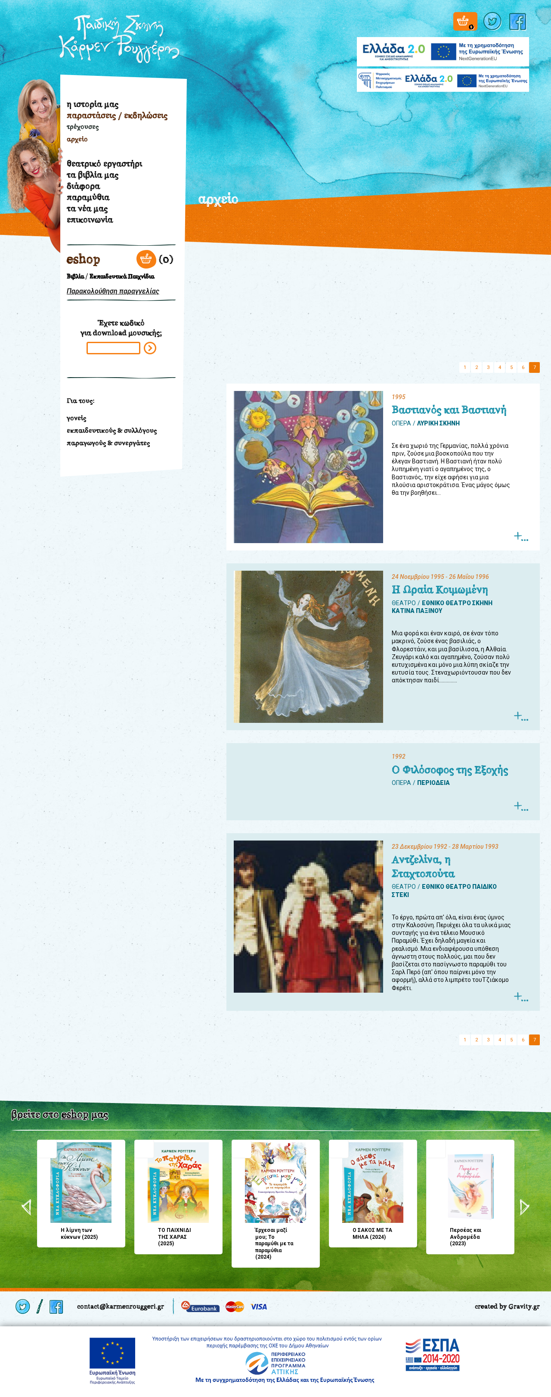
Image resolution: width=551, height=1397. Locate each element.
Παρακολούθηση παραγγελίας (113, 291)
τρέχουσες (83, 126)
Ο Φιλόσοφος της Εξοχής (450, 769)
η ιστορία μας (92, 104)
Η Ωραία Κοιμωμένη (440, 589)
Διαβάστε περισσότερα (520, 536)
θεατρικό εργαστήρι (104, 163)
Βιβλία (75, 276)
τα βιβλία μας (92, 174)
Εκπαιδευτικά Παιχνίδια (122, 276)
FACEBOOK (519, 21)
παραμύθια (88, 197)
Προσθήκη (47, 1149)
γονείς (76, 418)
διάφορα (83, 186)
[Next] (524, 1207)
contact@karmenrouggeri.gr (120, 1306)
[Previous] (26, 1207)
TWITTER (493, 21)
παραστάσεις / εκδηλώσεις (117, 115)
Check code (150, 348)
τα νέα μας (87, 208)
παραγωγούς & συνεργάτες (108, 443)
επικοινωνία (90, 219)
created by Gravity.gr (507, 1306)
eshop (83, 259)
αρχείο (77, 139)
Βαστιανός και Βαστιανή (449, 409)
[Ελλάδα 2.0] (443, 46)
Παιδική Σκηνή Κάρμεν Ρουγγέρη (119, 39)
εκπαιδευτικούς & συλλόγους (112, 430)
